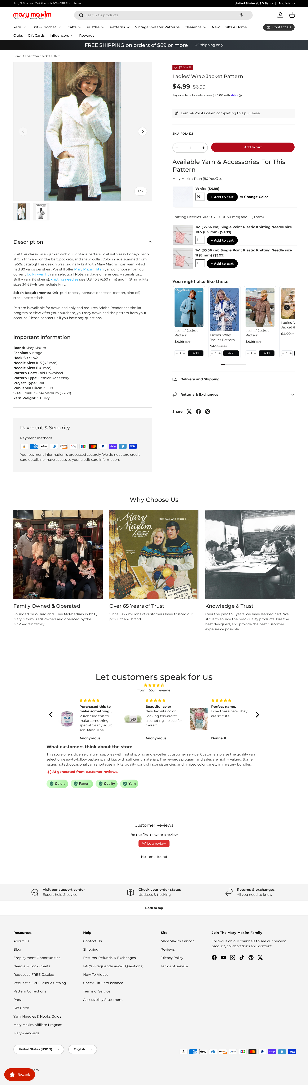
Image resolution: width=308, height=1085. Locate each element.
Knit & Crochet (43, 27)
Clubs (18, 35)
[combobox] (163, 15)
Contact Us (92, 941)
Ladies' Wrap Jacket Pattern (42, 56)
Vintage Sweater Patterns (157, 27)
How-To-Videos (95, 975)
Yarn (17, 27)
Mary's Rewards (26, 1033)
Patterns (117, 27)
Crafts (71, 27)
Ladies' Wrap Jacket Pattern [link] (222, 337)
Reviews (168, 949)
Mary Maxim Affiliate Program (37, 1025)
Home (17, 56)
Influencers (59, 35)
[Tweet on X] (189, 411)
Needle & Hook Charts (31, 966)
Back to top (154, 908)
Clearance (193, 27)
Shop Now (73, 3)
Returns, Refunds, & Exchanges (109, 958)
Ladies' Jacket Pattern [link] (186, 333)
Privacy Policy (172, 958)
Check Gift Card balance (103, 983)
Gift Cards (36, 35)
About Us (21, 941)
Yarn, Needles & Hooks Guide (37, 1016)
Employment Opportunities (36, 958)
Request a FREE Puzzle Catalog (39, 983)
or (254, 197)
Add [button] (196, 353)
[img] (154, 685)
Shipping (90, 949)
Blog (17, 949)
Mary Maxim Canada (177, 941)
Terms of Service (96, 991)
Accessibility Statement (103, 1000)
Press (17, 1000)
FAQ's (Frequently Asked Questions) (113, 966)
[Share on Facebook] (198, 411)
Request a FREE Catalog (33, 975)
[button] (241, 15)
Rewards (86, 35)
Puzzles (93, 27)
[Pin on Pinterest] (207, 411)
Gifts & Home (236, 27)
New (216, 27)
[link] (189, 307)
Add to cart (253, 147)
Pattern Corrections (29, 991)
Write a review (154, 844)
